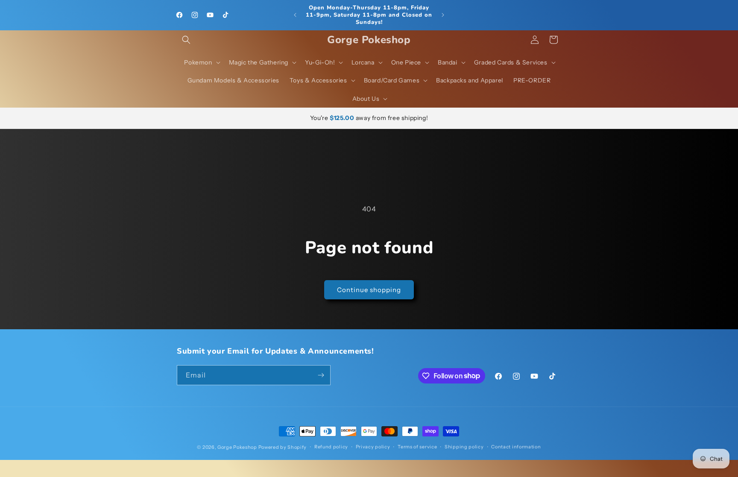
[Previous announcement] (295, 15)
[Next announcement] (442, 15)
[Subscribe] (320, 375)
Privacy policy (373, 447)
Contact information (516, 447)
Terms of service (417, 447)
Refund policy (331, 447)
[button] (186, 39)
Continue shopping (369, 290)
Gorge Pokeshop (237, 447)
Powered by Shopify (282, 447)
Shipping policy (464, 447)
